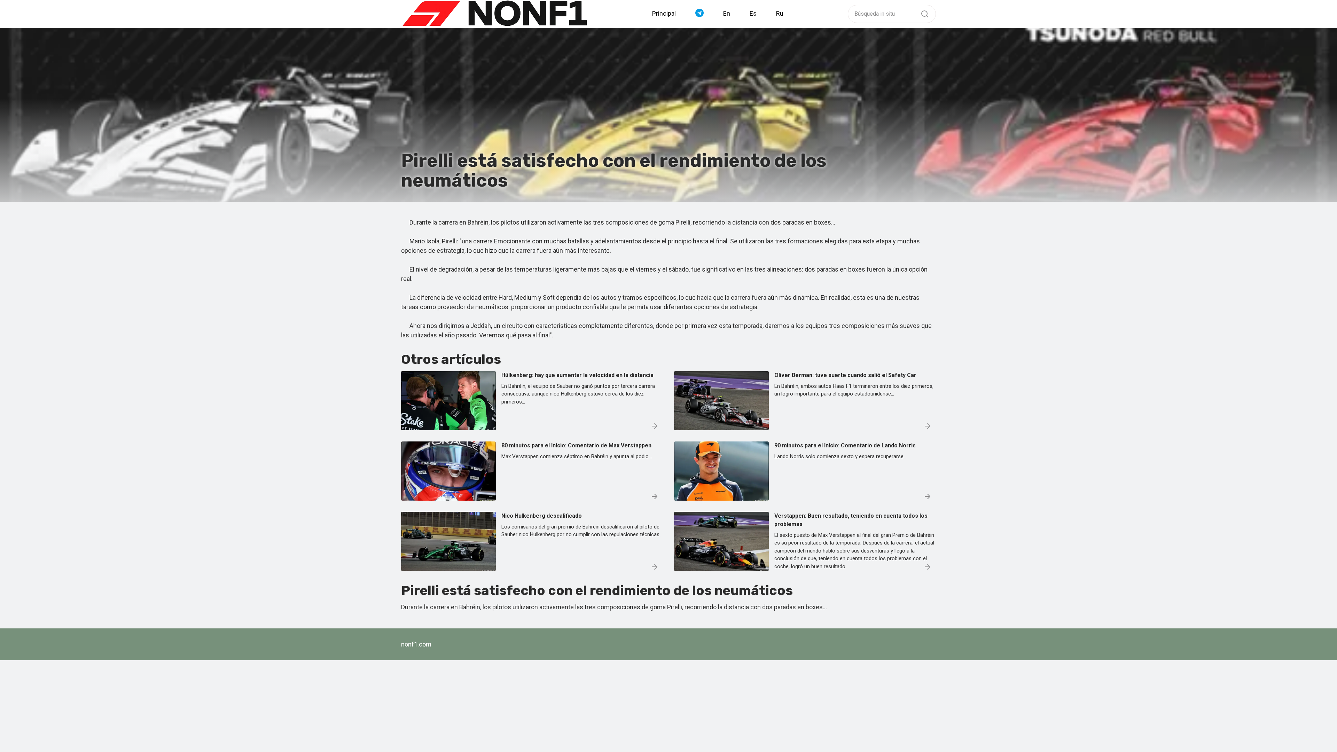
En (726, 13)
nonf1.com (416, 644)
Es (753, 13)
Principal (664, 13)
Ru (779, 13)
